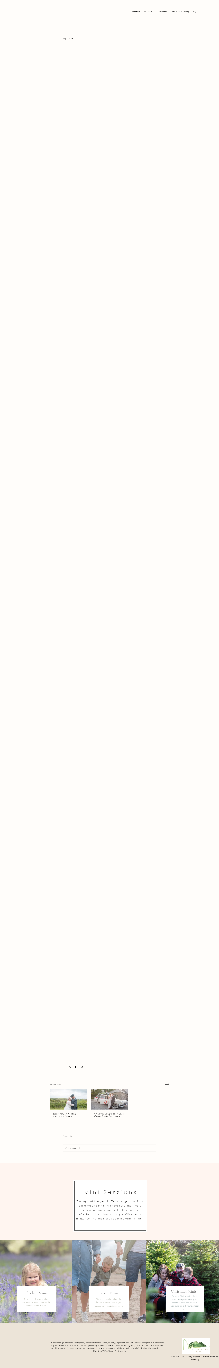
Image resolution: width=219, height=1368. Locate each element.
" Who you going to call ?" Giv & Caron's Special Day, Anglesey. (109, 1115)
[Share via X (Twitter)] (70, 1067)
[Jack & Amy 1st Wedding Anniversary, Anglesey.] (68, 1099)
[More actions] (154, 38)
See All (166, 1084)
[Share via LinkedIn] (76, 1067)
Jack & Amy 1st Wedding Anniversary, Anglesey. (64, 1115)
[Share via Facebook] (64, 1067)
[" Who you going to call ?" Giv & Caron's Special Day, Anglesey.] (109, 1099)
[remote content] (109, 551)
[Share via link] (82, 1067)
